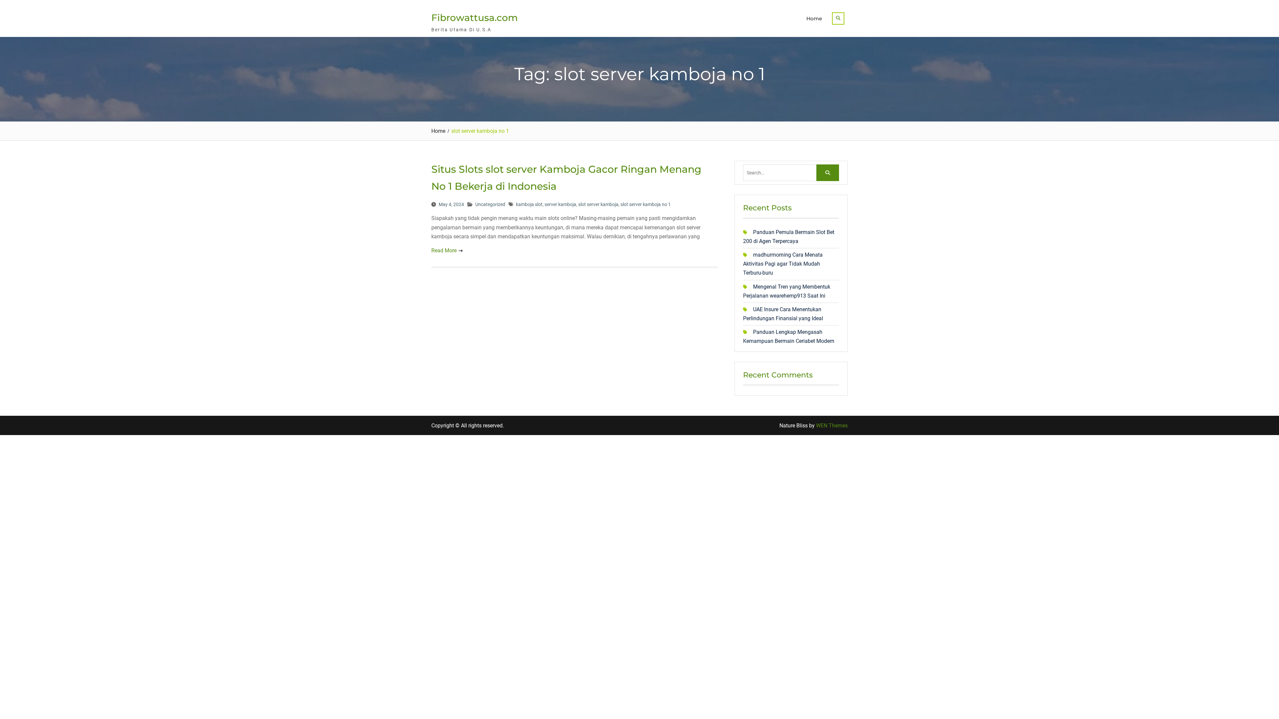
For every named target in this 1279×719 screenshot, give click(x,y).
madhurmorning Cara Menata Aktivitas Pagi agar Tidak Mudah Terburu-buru (783, 264)
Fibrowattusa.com (474, 17)
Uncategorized (490, 204)
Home (814, 18)
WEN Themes (832, 425)
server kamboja (560, 204)
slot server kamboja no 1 (646, 204)
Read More (444, 250)
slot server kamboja (598, 204)
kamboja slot (529, 204)
